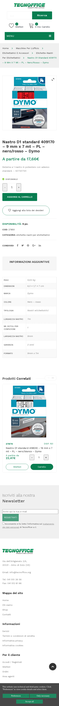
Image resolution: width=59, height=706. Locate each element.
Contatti (6, 614)
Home (5, 48)
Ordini (5, 671)
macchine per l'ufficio (27, 48)
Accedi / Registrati (12, 662)
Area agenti (8, 676)
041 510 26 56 (14, 579)
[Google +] (34, 245)
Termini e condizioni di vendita (18, 636)
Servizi (5, 631)
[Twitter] (22, 245)
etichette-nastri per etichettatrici (33, 235)
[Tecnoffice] (29, 5)
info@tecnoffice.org (20, 572)
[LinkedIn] (40, 245)
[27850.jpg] (29, 103)
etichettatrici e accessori (15, 53)
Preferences (16, 696)
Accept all (29, 701)
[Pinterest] (28, 245)
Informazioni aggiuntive (29, 261)
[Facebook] (17, 245)
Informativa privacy (12, 640)
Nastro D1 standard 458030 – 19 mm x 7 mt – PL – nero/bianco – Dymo (29, 450)
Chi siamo (7, 605)
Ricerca (42, 15)
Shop (5, 609)
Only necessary (43, 696)
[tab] (29, 262)
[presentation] (49, 378)
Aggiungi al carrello (19, 197)
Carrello (42, 467)
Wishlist (6, 667)
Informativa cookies (12, 645)
